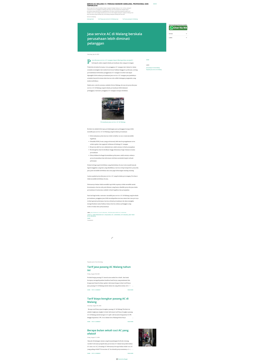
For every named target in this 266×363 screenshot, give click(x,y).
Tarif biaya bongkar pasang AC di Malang (108, 300)
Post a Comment (96, 290)
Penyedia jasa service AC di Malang (154, 69)
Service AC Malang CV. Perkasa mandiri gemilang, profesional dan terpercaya (117, 5)
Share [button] (147, 59)
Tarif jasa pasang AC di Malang (130, 19)
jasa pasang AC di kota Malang (153, 67)
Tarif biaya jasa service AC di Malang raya (108, 19)
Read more (130, 290)
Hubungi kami (90, 19)
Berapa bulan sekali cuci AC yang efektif (107, 332)
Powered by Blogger (123, 359)
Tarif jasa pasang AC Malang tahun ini (109, 268)
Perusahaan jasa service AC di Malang (113, 122)
